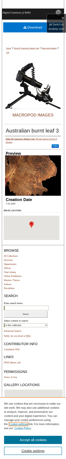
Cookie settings (18, 424)
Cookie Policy (22, 428)
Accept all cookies (33, 440)
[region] (33, 428)
